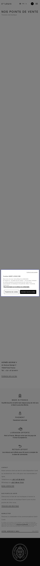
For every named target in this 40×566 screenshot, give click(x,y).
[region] (20, 283)
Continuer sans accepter (32, 272)
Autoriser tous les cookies (28, 292)
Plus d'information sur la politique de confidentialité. (16, 287)
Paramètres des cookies (11, 292)
